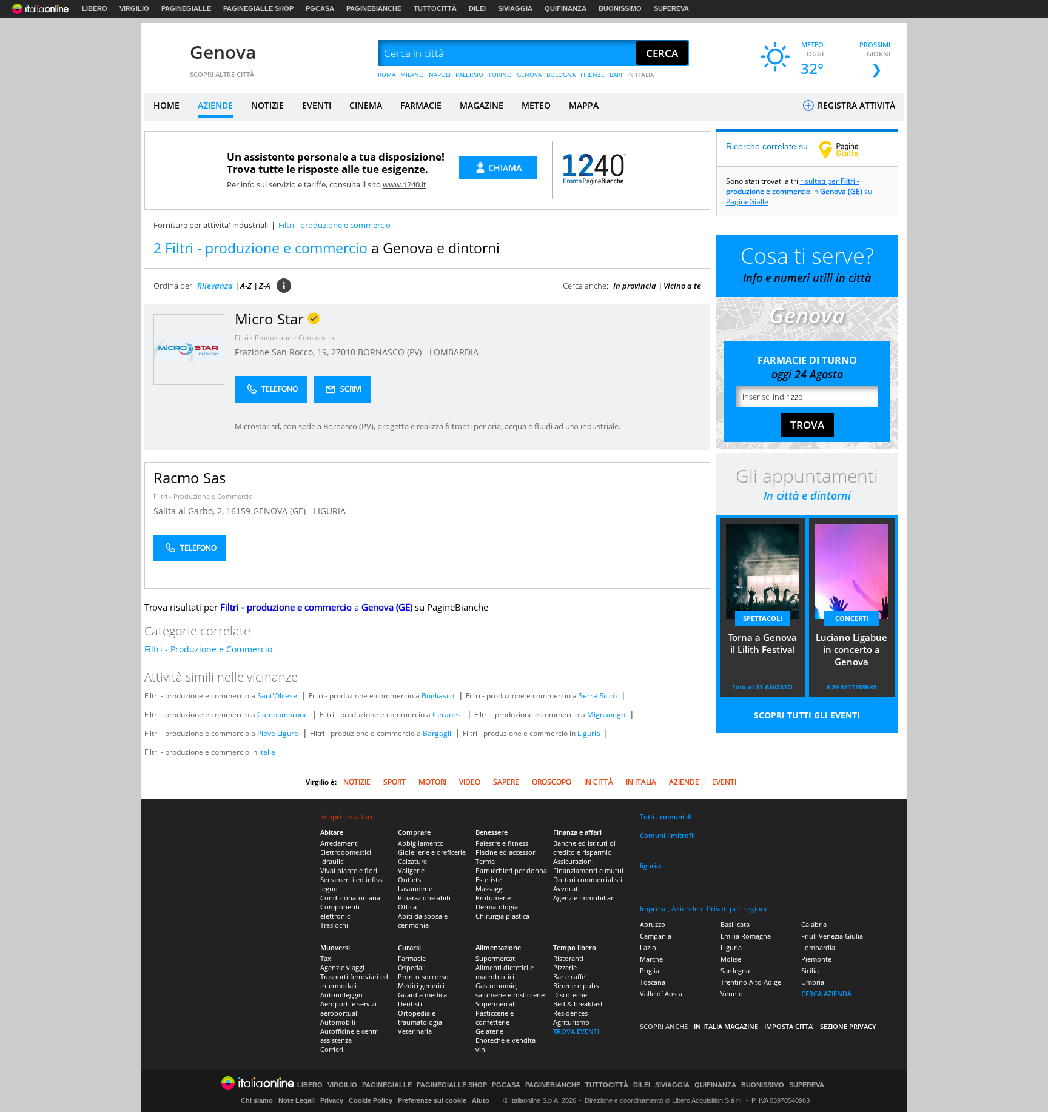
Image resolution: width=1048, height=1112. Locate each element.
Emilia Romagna (745, 935)
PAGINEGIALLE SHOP (258, 8)
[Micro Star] (189, 349)
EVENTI (316, 105)
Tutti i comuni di (666, 816)
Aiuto (480, 1100)
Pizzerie (565, 967)
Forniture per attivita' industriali (210, 224)
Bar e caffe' (569, 976)
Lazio (648, 947)
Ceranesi (447, 714)
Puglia (649, 970)
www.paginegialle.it (847, 149)
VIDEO (469, 782)
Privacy (331, 1100)
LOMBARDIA (454, 352)
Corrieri (331, 1049)
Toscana (652, 981)
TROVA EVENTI (576, 1031)
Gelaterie (489, 1031)
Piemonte (816, 958)
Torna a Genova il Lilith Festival (762, 643)
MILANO (412, 74)
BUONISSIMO (620, 8)
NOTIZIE (267, 105)
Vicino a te (682, 285)
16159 (238, 511)
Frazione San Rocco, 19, (283, 352)
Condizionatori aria (350, 897)
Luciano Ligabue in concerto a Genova (851, 649)
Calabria (814, 924)
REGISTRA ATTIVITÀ (855, 105)
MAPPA (584, 105)
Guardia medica (422, 994)
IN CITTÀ (598, 782)
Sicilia (810, 970)
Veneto (731, 993)
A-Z (246, 285)
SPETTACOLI (762, 618)
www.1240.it (404, 184)
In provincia (634, 285)
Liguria (588, 733)
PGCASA (320, 8)
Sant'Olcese (277, 696)
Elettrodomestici (345, 852)
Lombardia (818, 947)
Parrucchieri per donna (511, 870)
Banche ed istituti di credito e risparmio (584, 848)
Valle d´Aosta (661, 993)
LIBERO (94, 8)
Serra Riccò (598, 696)
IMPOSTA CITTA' (789, 1026)
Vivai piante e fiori (348, 870)
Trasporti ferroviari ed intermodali (354, 981)
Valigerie (411, 870)
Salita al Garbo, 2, (189, 511)
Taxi (326, 958)
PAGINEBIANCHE (373, 8)
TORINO (500, 74)
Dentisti (410, 1003)
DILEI (477, 8)
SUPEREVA (671, 8)
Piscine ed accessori (506, 852)
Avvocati (566, 888)
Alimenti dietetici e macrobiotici (504, 972)
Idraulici (332, 861)
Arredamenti (339, 843)
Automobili (337, 1022)
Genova (223, 51)
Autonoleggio (341, 994)
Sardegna (735, 970)
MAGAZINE (481, 105)
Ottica (407, 906)
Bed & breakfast (578, 1003)
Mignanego (606, 714)
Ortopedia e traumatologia (420, 1017)
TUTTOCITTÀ (435, 8)
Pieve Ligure (277, 733)
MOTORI (432, 782)
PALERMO (469, 74)
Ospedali (412, 967)
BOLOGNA (561, 74)
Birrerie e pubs (576, 985)
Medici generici (421, 985)
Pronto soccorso (423, 976)
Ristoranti (568, 958)
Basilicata (735, 924)
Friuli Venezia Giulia (832, 935)
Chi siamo (257, 1100)
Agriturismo (571, 1022)
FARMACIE (421, 105)
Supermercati (496, 958)
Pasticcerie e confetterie (494, 1017)
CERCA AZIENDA (826, 993)
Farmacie (412, 958)
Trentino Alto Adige (750, 981)
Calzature (412, 861)
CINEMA (365, 105)
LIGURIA (330, 511)
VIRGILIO (134, 8)
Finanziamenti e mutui (588, 870)
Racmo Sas (189, 477)
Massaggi (489, 888)
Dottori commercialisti (587, 879)
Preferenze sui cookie (432, 1100)
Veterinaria (415, 1031)
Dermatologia (496, 906)
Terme (485, 861)
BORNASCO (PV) (391, 352)
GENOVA (529, 74)
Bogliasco (438, 696)
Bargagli (437, 733)
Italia (267, 752)
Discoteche (570, 994)
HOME (166, 105)
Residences (570, 1012)
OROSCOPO (551, 782)
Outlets (409, 879)
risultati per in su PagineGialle (799, 191)
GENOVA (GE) (280, 511)
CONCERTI (851, 618)
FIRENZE (592, 74)
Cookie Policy (370, 1100)
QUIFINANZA (565, 8)
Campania (655, 935)
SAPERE (506, 782)
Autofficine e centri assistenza (349, 1036)
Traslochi (334, 924)
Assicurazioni (573, 861)
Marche (651, 958)
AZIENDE (215, 105)
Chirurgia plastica (502, 915)
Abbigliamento (421, 843)
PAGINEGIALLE (186, 8)
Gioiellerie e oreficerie (432, 852)
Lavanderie (415, 888)
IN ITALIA (640, 74)
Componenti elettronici (340, 911)
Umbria (812, 981)
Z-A (264, 285)
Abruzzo (652, 924)
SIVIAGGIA (515, 8)
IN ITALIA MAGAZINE (726, 1026)
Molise (730, 958)
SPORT (394, 782)
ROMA (386, 74)
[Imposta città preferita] (159, 53)
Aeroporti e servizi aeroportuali (348, 1008)
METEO (536, 105)
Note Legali (296, 1100)
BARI (616, 74)
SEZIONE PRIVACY (848, 1026)
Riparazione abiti (424, 897)
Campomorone (282, 714)
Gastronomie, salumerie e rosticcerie (510, 990)
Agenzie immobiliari (584, 897)
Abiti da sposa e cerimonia (423, 920)
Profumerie (493, 897)
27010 (343, 352)
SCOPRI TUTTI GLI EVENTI (807, 715)
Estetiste (488, 879)
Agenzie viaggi (342, 967)
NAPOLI (440, 74)
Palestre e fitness (501, 843)
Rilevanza (215, 285)
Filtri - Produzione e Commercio (284, 337)
